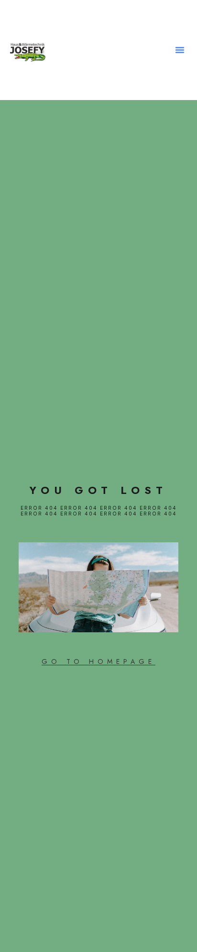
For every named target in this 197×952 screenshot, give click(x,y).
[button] (180, 50)
